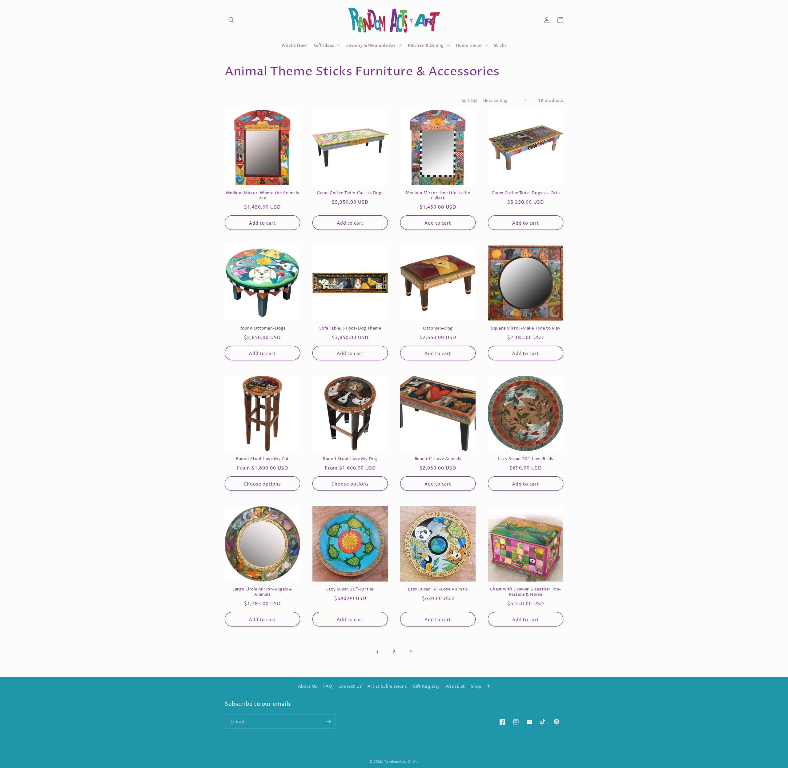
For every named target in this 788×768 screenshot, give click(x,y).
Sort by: (469, 100)
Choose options (262, 483)
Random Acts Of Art (401, 761)
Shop (476, 686)
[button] (231, 20)
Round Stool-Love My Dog (350, 459)
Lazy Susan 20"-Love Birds (525, 459)
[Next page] (410, 651)
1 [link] (377, 652)
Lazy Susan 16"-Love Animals (438, 589)
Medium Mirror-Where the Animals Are (262, 195)
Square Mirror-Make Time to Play (526, 328)
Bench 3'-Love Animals (438, 459)
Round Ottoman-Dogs (262, 328)
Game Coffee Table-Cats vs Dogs (350, 193)
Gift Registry (426, 686)
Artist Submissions (387, 686)
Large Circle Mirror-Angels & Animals (262, 592)
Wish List (455, 686)
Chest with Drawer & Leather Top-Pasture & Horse (525, 592)
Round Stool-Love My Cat (262, 459)
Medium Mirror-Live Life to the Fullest (438, 195)
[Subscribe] (328, 721)
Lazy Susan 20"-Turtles (350, 589)
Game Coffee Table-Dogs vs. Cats (526, 193)
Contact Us (350, 686)
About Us (307, 686)
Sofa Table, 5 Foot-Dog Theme (350, 328)
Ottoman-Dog (438, 328)
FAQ (327, 686)
